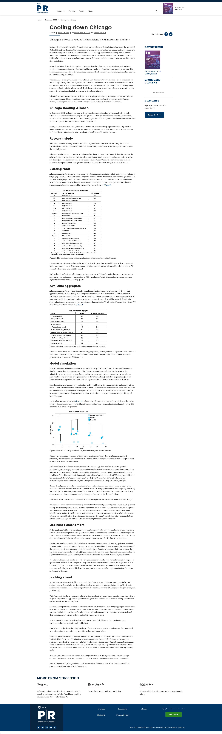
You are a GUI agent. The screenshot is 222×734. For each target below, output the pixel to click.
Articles (72, 11)
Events (81, 11)
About (90, 11)
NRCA (143, 709)
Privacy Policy (122, 715)
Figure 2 (79, 305)
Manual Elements (96, 684)
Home (39, 20)
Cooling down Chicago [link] (69, 20)
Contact (101, 709)
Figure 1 (107, 185)
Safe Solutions (146, 684)
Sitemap (182, 727)
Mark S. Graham (100, 33)
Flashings (41, 684)
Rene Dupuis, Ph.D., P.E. (82, 33)
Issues (59, 11)
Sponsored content (152, 81)
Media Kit (101, 715)
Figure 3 (78, 401)
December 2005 (51, 20)
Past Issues (122, 709)
